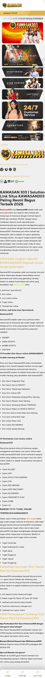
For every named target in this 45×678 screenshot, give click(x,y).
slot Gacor (9, 363)
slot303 (12, 655)
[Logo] (12, 5)
